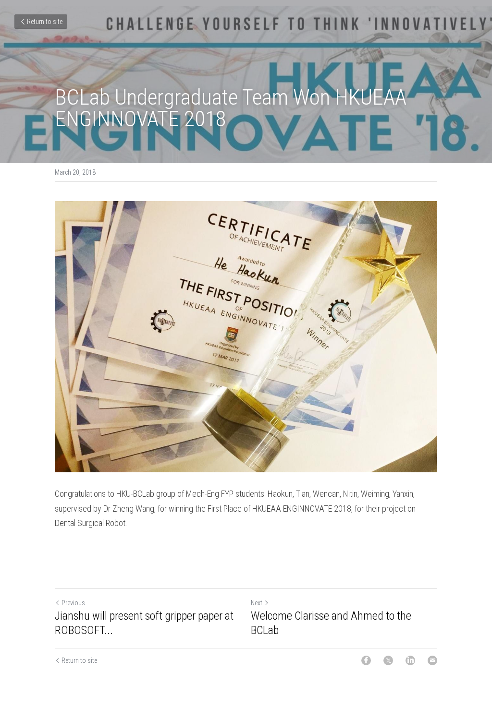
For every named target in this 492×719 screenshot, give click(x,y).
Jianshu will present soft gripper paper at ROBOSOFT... (144, 623)
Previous (73, 603)
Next (256, 603)
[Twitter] (388, 660)
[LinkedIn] (410, 660)
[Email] (432, 660)
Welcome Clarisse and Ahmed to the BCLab (331, 623)
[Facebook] (366, 660)
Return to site (44, 21)
